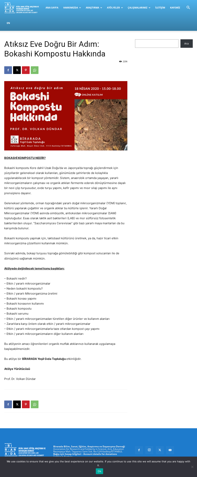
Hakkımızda (70, 7)
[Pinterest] (26, 70)
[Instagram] (149, 450)
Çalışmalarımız (137, 7)
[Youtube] (170, 450)
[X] (17, 70)
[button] (188, 8)
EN (8, 23)
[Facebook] (8, 70)
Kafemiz (175, 7)
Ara (186, 43)
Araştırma (92, 7)
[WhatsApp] (34, 70)
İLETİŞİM (160, 7)
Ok (99, 471)
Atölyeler (113, 7)
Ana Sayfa (52, 7)
